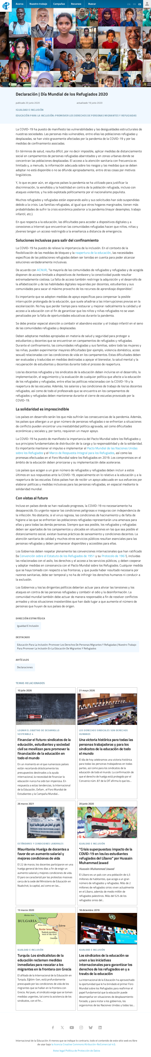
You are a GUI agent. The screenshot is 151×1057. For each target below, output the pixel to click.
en (128, 4)
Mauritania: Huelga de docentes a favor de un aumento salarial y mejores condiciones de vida (46, 845)
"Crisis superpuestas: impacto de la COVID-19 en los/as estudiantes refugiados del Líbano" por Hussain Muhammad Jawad (107, 852)
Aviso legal (59, 1050)
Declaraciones (25, 667)
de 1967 (120, 556)
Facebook (53, 1027)
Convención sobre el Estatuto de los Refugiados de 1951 (57, 556)
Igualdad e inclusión (28, 626)
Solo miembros (147, 4)
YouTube (71, 1027)
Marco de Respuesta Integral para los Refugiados (81, 453)
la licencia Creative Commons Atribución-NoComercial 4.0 (83, 1044)
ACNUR (42, 270)
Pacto (91, 448)
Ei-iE (6, 6)
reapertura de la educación (93, 252)
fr (134, 4)
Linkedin (100, 1027)
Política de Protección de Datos (82, 1050)
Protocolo (108, 556)
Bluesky (90, 1027)
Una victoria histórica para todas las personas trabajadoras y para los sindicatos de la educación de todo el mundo (107, 736)
